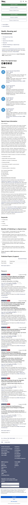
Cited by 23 (3, 365)
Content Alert (7, 442)
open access (6, 209)
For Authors (17, 448)
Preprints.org (4, 467)
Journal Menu (5, 24)
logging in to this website (13, 181)
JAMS (2, 473)
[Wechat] (11, 63)
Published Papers (6, 46)
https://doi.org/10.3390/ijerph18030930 (9, 283)
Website (11, 72)
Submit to (14, 4)
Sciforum (3, 464)
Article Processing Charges (6, 448)
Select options (4, 483)
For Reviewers (17, 450)
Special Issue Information (8, 40)
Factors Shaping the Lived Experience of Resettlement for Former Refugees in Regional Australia (12, 408)
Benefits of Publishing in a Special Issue (11, 44)
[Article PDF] (25, 275)
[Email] (2, 63)
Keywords (5, 42)
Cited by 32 (3, 417)
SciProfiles (3, 470)
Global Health (16, 51)
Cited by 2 (3, 337)
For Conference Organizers (20, 458)
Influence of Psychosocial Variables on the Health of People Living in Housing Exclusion (13, 330)
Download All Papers (22, 258)
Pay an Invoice (4, 450)
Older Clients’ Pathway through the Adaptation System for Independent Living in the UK (12, 381)
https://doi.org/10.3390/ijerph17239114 (9, 312)
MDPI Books (3, 465)
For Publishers (18, 455)
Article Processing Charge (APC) (14, 208)
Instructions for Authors (18, 200)
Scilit (2, 468)
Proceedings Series (5, 475)
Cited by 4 (3, 388)
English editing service (15, 212)
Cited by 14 (3, 285)
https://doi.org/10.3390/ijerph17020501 (9, 415)
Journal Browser (5, 26)
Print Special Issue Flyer (8, 37)
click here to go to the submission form (13, 182)
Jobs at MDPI (4, 455)
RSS (2, 442)
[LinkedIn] (7, 63)
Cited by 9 (3, 313)
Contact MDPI (4, 453)
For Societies (17, 456)
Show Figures (4, 297)
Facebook (17, 465)
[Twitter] (5, 63)
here (5, 252)
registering (3, 181)
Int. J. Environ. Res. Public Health (8, 438)
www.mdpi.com (21, 179)
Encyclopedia (4, 471)
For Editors (17, 452)
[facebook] (9, 63)
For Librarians (17, 453)
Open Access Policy (5, 452)
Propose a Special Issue (14, 10)
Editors (4, 38)
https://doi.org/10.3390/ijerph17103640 (9, 387)
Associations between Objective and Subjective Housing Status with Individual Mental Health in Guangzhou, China (13, 278)
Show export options (6, 265)
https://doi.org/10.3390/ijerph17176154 (9, 364)
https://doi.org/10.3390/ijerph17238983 (9, 336)
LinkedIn (16, 464)
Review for (14, 7)
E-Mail (7, 72)
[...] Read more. (8, 293)
